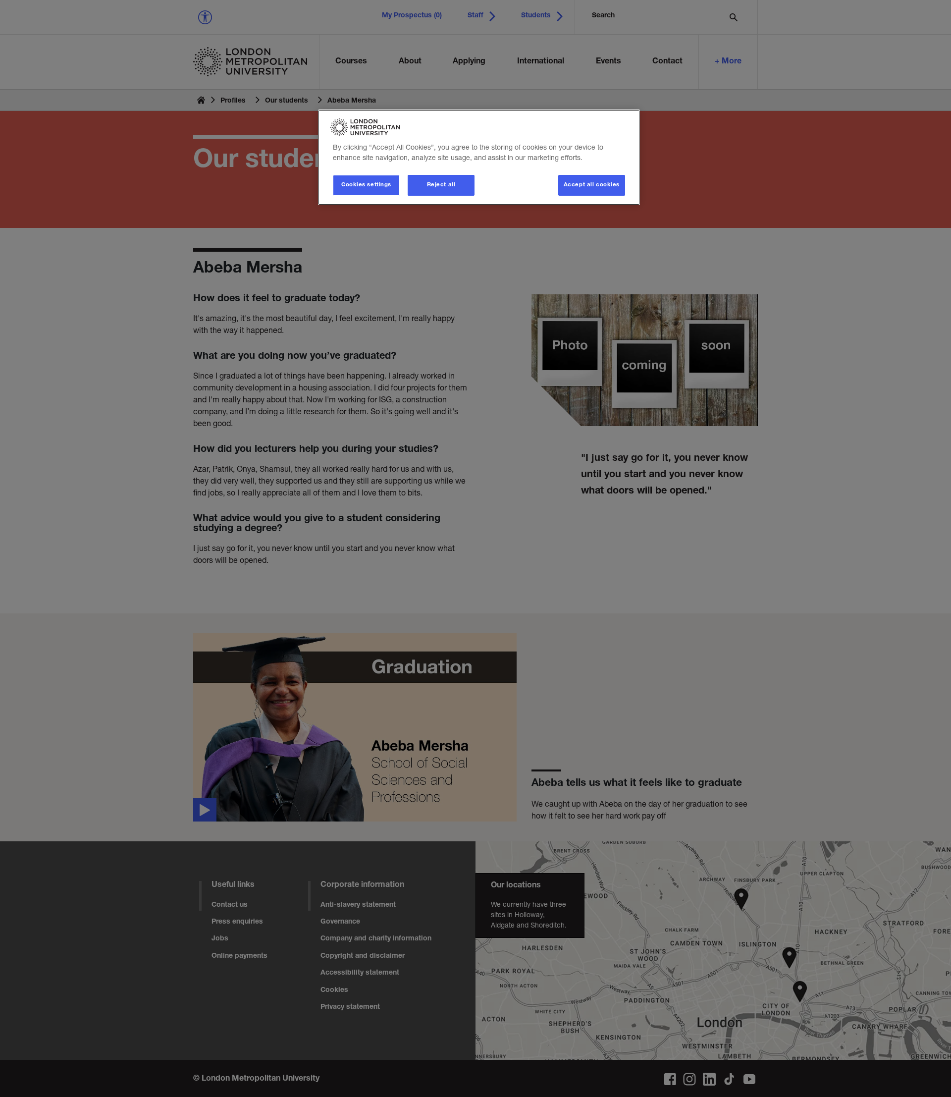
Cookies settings (366, 185)
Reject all (441, 185)
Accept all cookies (592, 185)
